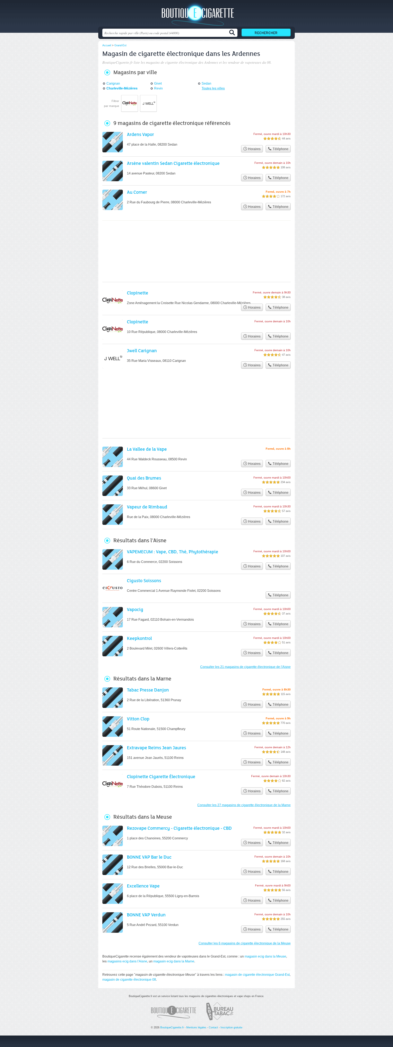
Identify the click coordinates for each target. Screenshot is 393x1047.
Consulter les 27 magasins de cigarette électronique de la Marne (244, 805)
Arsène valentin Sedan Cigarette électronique (173, 163)
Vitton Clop (138, 719)
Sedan (206, 83)
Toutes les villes (213, 88)
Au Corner (137, 192)
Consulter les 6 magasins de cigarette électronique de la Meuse (245, 943)
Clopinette (137, 293)
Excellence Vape (143, 886)
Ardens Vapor (140, 134)
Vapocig (135, 609)
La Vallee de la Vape (147, 449)
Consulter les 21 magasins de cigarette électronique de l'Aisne (245, 667)
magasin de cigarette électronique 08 (129, 979)
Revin (158, 88)
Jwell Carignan (142, 350)
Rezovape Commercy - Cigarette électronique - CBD (179, 828)
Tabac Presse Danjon (148, 690)
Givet (158, 83)
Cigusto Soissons (144, 580)
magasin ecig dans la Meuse (265, 956)
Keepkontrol (139, 638)
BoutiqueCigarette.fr (196, 14)
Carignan (113, 83)
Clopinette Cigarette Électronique (161, 776)
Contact (213, 1027)
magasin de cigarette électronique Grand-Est (257, 974)
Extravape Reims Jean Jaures (156, 747)
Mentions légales (196, 1027)
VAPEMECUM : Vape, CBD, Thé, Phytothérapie (172, 552)
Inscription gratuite (231, 1027)
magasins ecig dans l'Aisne (127, 961)
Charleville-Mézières (122, 88)
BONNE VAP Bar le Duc (149, 857)
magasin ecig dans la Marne (173, 961)
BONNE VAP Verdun (146, 915)
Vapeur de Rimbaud (147, 507)
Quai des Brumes (144, 478)
